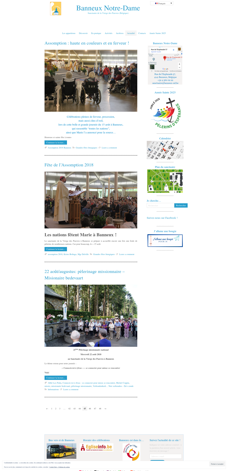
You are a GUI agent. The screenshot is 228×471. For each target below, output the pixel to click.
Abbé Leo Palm (54, 382)
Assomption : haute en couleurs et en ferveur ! (87, 43)
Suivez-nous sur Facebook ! (162, 217)
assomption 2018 (55, 254)
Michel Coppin (122, 382)
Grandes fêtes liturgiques (86, 147)
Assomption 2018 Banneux (59, 147)
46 (90, 408)
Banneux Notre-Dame (108, 7)
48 (100, 408)
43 (75, 408)
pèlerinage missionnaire (81, 386)
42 (69, 408)
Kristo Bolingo (70, 254)
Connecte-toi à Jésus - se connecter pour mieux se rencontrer (89, 382)
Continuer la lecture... (55, 142)
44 (80, 408)
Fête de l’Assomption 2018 (69, 165)
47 (95, 408)
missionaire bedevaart (60, 386)
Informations (53, 389)
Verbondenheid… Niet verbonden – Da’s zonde (113, 386)
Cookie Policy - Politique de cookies (59, 467)
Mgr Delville (83, 254)
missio (47, 386)
